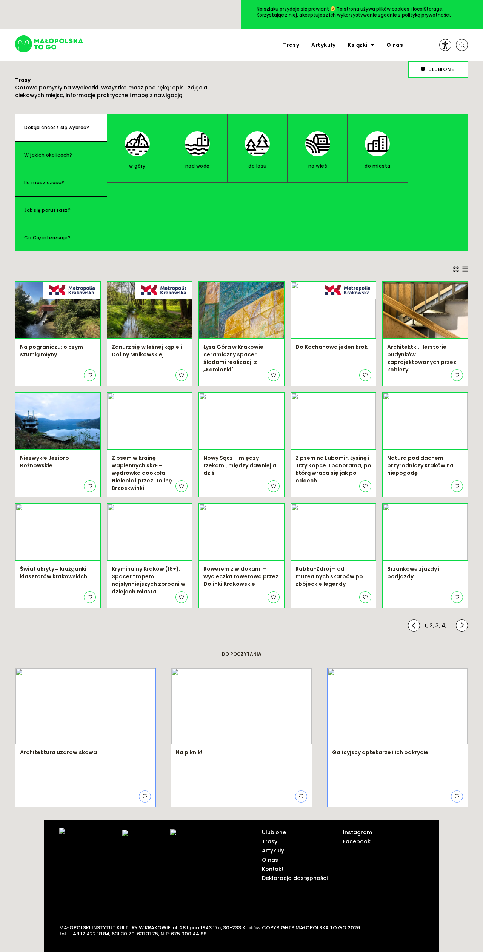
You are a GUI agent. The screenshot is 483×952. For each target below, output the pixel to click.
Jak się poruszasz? (47, 210)
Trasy (291, 45)
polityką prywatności (426, 15)
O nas (394, 45)
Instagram (357, 832)
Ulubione (274, 832)
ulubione (441, 69)
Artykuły (323, 45)
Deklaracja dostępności (295, 878)
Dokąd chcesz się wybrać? (56, 127)
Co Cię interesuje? (47, 237)
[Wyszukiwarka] (462, 45)
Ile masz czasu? (44, 182)
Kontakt (273, 869)
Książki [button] (358, 45)
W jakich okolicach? (48, 155)
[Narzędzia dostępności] (445, 45)
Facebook (357, 841)
